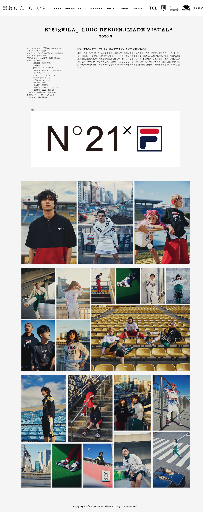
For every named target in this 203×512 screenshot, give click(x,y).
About (82, 8)
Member (96, 8)
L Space (137, 8)
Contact (112, 8)
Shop (124, 8)
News (57, 8)
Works (70, 8)
